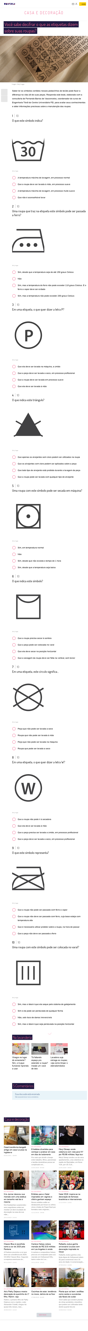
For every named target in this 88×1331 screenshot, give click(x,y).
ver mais (42, 1315)
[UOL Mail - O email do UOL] (73, 4)
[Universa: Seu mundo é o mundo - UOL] (9, 4)
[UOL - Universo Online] (16, 4)
